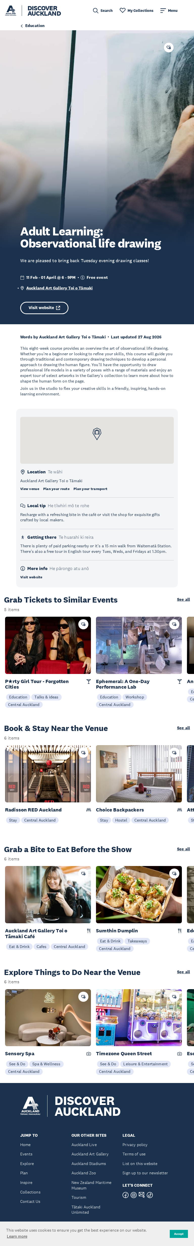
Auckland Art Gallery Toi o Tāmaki (59, 288)
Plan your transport (90, 488)
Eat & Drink (19, 946)
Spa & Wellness (46, 1063)
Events (26, 1154)
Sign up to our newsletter (145, 1173)
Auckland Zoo (83, 1173)
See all (183, 600)
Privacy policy (135, 1144)
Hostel (121, 820)
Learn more (17, 1236)
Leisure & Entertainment (145, 1063)
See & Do (17, 1063)
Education (18, 696)
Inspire (26, 1182)
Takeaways (137, 940)
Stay (13, 820)
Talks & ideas (46, 696)
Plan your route (56, 488)
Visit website (41, 307)
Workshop (135, 696)
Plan (24, 1173)
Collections (30, 1192)
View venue (29, 488)
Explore (27, 1163)
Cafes (42, 946)
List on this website (140, 1163)
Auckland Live (84, 1144)
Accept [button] (179, 1234)
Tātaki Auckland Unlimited (85, 1209)
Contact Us (30, 1201)
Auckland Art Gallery (90, 1154)
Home (25, 1144)
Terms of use (134, 1154)
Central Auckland (24, 704)
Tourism (78, 1197)
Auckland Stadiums (88, 1163)
